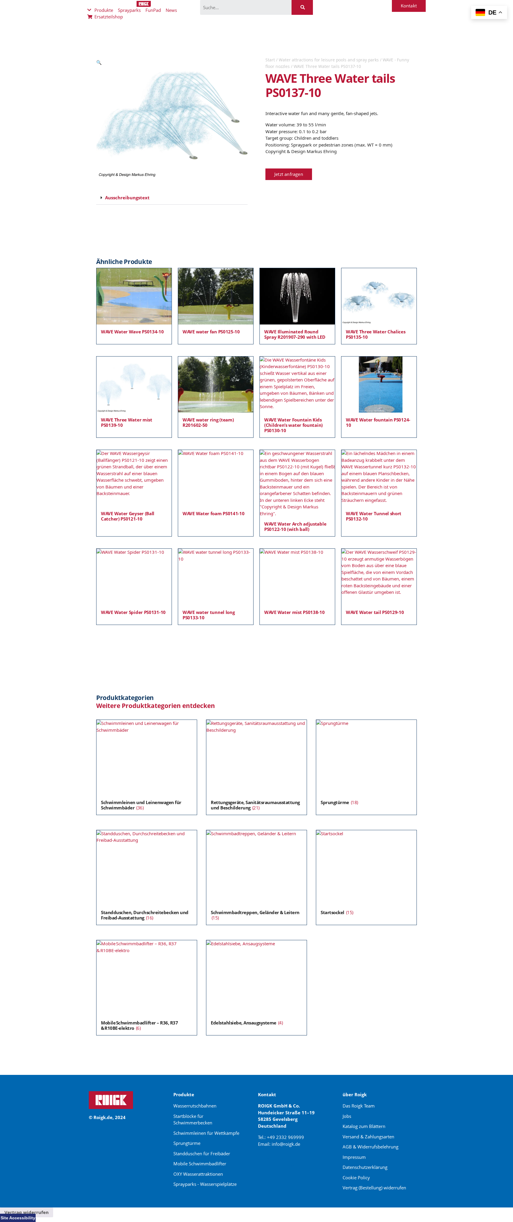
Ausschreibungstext (127, 198)
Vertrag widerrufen (26, 1212)
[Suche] (302, 7)
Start (270, 60)
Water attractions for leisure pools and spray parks (329, 60)
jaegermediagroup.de (282, 1165)
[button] (99, 62)
